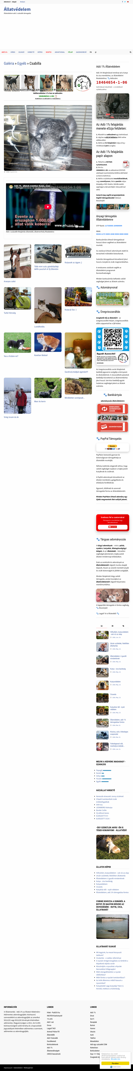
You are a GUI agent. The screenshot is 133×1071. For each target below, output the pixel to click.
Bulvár (92, 1025)
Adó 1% (4, 52)
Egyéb (21, 63)
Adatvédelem (18, 1068)
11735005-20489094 (113, 225)
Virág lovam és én (11, 417)
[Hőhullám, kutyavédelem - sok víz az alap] (102, 632)
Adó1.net (50, 1022)
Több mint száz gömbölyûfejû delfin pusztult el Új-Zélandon (46, 267)
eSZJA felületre (111, 137)
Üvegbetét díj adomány (98, 1057)
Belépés (22, 2)
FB (91, 52)
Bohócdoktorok (52, 1044)
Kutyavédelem (115, 682)
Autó (92, 1035)
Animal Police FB (53, 1032)
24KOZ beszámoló (53, 1054)
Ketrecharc (94, 1048)
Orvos (49, 1025)
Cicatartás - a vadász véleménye (108, 958)
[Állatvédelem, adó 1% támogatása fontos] (102, 720)
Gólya (98, 776)
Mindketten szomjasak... (75, 398)
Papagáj (99, 770)
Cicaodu (113, 694)
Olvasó (21, 52)
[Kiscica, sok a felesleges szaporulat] (102, 732)
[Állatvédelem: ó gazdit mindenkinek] (102, 656)
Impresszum (8, 1068)
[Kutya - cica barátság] (102, 669)
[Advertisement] (66, 33)
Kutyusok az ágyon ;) (73, 262)
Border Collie (101, 810)
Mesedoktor (94, 1041)
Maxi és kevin (40, 401)
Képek (40, 52)
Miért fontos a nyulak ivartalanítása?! (110, 977)
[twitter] (125, 1)
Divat (92, 1016)
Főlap (70, 52)
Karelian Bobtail (41, 355)
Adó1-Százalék (52, 1038)
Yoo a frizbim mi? (11, 356)
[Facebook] (123, 1)
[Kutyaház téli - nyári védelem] (102, 707)
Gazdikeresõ (51, 1041)
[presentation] (101, 626)
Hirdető (31, 52)
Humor (92, 1028)
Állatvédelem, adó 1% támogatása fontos (118, 721)
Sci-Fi (92, 1019)
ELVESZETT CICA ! (103, 818)
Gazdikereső (81, 52)
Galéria (9, 63)
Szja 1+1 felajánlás (97, 1054)
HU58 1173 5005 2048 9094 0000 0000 (112, 234)
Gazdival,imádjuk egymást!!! (76, 372)
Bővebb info (115, 1059)
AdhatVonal (60, 52)
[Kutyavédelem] (102, 682)
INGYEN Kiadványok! (54, 1016)
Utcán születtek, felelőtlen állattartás (111, 875)
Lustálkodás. (39, 326)
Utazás (92, 1032)
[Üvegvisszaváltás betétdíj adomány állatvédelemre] (112, 346)
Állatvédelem (17, 9)
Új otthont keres (102, 813)
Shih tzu (99, 804)
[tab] (101, 626)
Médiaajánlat (28, 1068)
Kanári (99, 773)
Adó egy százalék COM (98, 1044)
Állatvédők (51, 1035)
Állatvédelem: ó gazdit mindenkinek (118, 657)
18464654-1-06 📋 (48, 96)
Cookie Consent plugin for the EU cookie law (115, 1067)
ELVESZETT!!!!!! (102, 816)
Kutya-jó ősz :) (70, 309)
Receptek (93, 1022)
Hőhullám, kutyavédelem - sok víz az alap (119, 633)
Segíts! (49, 52)
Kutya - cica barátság (118, 669)
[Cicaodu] (102, 694)
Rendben (115, 1063)
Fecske (99, 778)
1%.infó (49, 1019)
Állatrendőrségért (53, 1051)
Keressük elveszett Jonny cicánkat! (110, 796)
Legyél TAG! (51, 1028)
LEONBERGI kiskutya (104, 807)
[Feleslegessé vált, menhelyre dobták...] (102, 744)
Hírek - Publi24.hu (53, 1012)
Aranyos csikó (9, 281)
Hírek (13, 52)
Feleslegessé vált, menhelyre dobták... (117, 745)
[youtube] (128, 1)
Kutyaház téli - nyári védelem (107, 889)
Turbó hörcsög (10, 313)
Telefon (93, 1038)
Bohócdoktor (95, 1051)
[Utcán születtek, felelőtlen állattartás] (102, 644)
